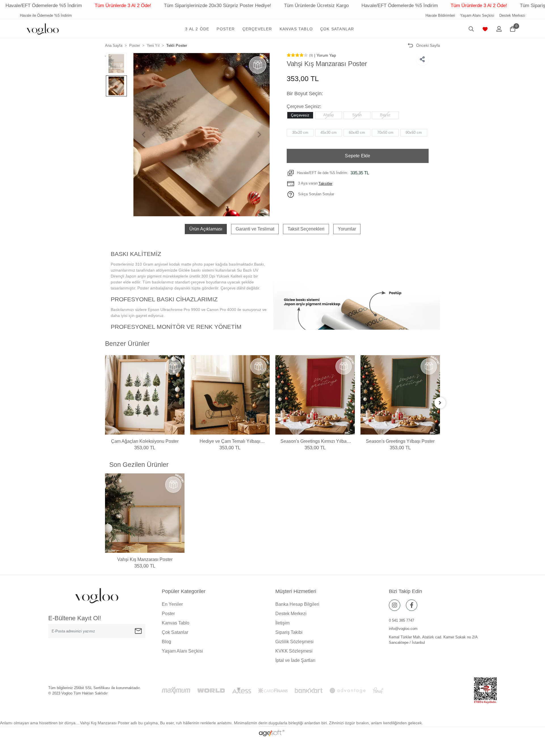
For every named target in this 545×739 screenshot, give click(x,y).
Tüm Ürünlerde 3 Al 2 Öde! (83, 5)
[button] (197, 28)
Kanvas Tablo (175, 623)
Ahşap (328, 115)
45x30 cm (328, 132)
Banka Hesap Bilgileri (297, 604)
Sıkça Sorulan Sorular (315, 194)
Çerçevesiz (300, 115)
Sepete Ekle (357, 155)
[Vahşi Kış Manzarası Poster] (145, 513)
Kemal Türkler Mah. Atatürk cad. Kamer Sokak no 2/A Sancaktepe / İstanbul (433, 640)
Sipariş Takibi (289, 632)
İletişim (282, 623)
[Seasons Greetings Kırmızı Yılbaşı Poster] (315, 395)
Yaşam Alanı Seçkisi (477, 15)
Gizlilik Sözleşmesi (294, 641)
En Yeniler (172, 604)
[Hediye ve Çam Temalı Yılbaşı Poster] (230, 395)
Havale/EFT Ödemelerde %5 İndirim (360, 5)
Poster (168, 613)
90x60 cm (414, 132)
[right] (440, 403)
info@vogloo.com (403, 628)
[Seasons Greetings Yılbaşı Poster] (400, 395)
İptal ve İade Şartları (295, 660)
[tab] (206, 229)
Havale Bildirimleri (440, 15)
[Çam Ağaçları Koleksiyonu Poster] (145, 395)
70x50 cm (385, 132)
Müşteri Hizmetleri (295, 591)
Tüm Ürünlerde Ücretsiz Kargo (276, 5)
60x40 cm (357, 132)
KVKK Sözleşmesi (294, 651)
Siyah (357, 115)
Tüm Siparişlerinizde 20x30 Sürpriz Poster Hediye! (178, 5)
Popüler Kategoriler (184, 591)
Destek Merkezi (512, 15)
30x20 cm (300, 132)
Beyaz (385, 115)
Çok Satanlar (175, 632)
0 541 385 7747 (401, 620)
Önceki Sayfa (428, 45)
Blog (166, 641)
